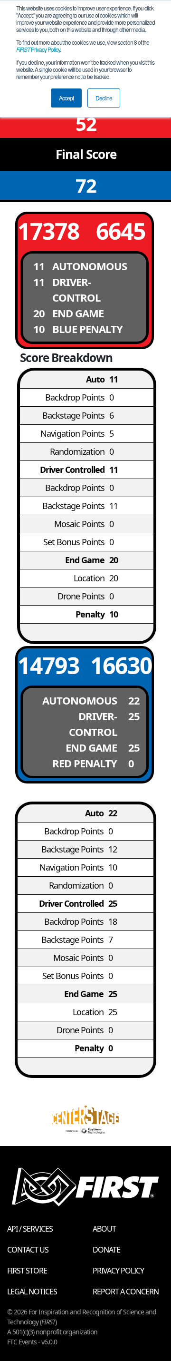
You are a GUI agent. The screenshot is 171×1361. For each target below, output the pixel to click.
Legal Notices (32, 1291)
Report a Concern (126, 1291)
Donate (106, 1249)
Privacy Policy (38, 49)
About (104, 1229)
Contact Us (27, 1249)
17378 (48, 230)
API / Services (30, 1229)
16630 (121, 665)
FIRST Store (27, 1270)
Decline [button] (103, 98)
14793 (48, 665)
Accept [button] (66, 98)
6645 (120, 230)
